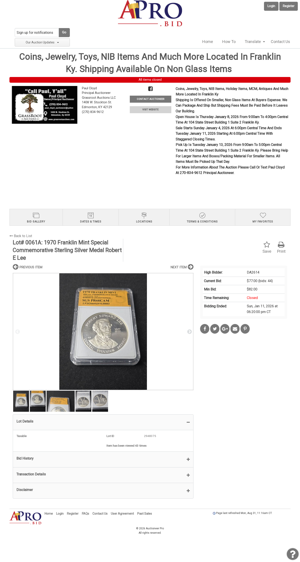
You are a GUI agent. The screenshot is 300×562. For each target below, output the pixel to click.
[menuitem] (208, 41)
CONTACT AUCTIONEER (150, 99)
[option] (103, 331)
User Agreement (122, 513)
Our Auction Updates (40, 42)
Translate (253, 41)
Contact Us (280, 41)
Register (289, 6)
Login (271, 6)
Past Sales (144, 513)
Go (64, 32)
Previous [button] (17, 331)
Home (207, 41)
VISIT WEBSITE (150, 109)
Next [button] (189, 331)
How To (229, 41)
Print (281, 251)
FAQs (85, 513)
